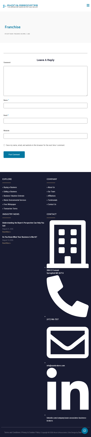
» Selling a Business (9, 191)
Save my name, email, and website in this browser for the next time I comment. (35, 145)
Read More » (6, 232)
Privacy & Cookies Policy (30, 432)
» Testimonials (52, 200)
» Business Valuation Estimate (13, 196)
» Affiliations (51, 196)
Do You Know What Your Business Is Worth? (19, 237)
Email (5, 115)
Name (6, 100)
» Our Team (51, 191)
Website (6, 131)
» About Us (51, 187)
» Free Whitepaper (9, 204)
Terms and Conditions (12, 432)
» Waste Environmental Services (14, 200)
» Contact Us (51, 204)
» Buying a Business (9, 187)
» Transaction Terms (9, 208)
